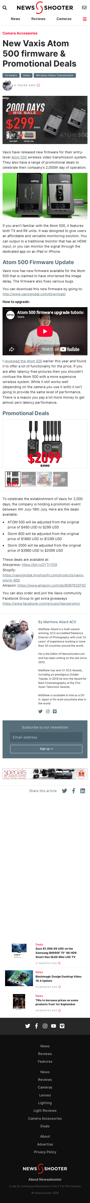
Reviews (38, 19)
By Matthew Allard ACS (57, 622)
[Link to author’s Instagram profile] (48, 711)
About (45, 1136)
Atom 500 (19, 157)
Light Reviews (45, 1111)
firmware (11, 75)
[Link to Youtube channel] (53, 1026)
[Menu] (85, 19)
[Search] (5, 8)
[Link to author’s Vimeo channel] (55, 711)
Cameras (64, 19)
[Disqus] (45, 870)
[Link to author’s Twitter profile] (40, 711)
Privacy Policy (45, 1152)
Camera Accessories (20, 33)
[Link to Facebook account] (36, 1026)
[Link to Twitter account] (27, 1026)
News (15, 19)
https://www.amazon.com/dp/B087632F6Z (52, 585)
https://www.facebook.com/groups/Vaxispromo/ (41, 604)
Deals (39, 944)
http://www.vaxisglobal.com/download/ (34, 294)
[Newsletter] (84, 7)
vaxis (26, 75)
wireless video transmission (54, 75)
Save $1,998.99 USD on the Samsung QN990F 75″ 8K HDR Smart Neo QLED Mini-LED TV (56, 953)
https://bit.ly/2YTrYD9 (39, 565)
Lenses (45, 1095)
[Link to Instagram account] (45, 1026)
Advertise (45, 1144)
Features (45, 1061)
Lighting (45, 1103)
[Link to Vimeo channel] (62, 1026)
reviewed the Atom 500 (23, 361)
